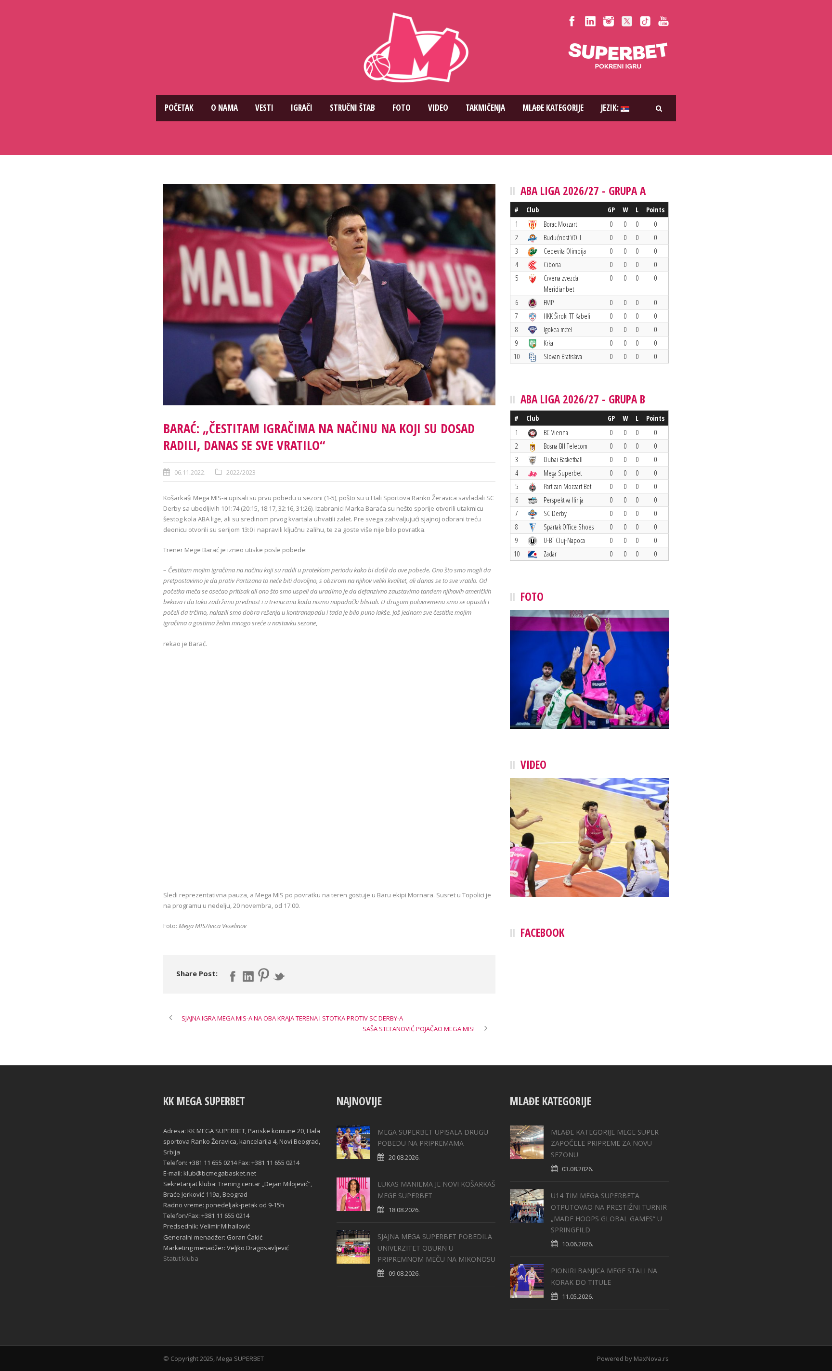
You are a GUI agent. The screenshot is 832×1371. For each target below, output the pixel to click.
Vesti (264, 107)
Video (438, 107)
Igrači (301, 107)
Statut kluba (180, 1258)
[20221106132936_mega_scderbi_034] (329, 294)
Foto (401, 107)
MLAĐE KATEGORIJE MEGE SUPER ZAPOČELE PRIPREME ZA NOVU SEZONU (605, 1143)
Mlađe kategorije (553, 107)
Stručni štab (352, 107)
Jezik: (611, 107)
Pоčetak (179, 107)
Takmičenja (485, 107)
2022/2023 (241, 472)
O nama (224, 107)
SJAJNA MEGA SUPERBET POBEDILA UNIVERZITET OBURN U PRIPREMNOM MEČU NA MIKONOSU (436, 1248)
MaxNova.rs (651, 1358)
